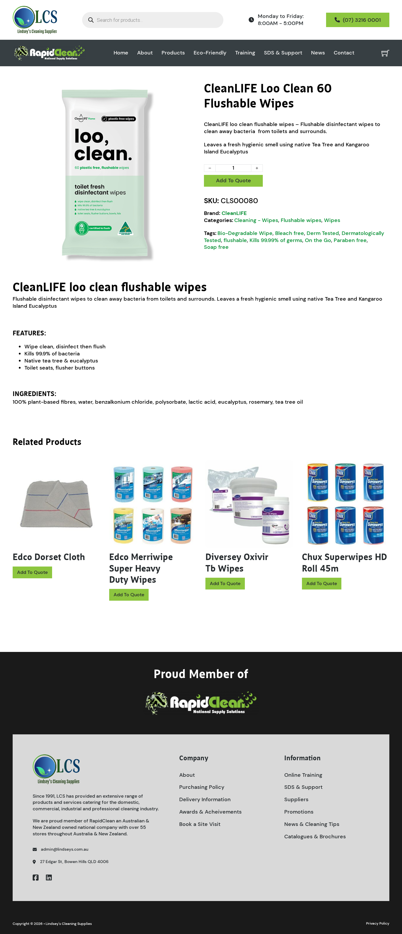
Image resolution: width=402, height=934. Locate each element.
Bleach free (289, 233)
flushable (235, 240)
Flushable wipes (301, 220)
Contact (344, 52)
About (145, 52)
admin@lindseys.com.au (64, 849)
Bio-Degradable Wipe (245, 233)
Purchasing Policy (201, 787)
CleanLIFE (234, 213)
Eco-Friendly (210, 52)
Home (121, 52)
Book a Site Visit (199, 824)
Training (245, 52)
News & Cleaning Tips (311, 824)
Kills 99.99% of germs (276, 240)
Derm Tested (323, 233)
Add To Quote (233, 180)
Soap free (216, 247)
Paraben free (350, 240)
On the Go (318, 240)
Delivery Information (205, 799)
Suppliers (296, 799)
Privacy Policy (377, 923)
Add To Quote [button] (32, 572)
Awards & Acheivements (210, 811)
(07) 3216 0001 (362, 20)
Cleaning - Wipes (256, 220)
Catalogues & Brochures (315, 836)
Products (173, 52)
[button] (190, 89)
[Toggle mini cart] (385, 53)
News (318, 52)
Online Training (303, 775)
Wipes (332, 220)
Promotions (298, 811)
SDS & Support (283, 52)
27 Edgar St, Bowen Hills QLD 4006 (74, 861)
